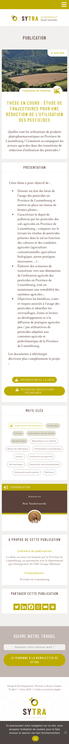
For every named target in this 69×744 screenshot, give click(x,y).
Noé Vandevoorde (34, 504)
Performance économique (47, 448)
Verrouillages (16, 464)
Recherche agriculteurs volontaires (37, 391)
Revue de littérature (18, 448)
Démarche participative (27, 472)
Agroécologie (19, 441)
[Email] (45, 607)
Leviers (19, 456)
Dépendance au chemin (44, 441)
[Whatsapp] (38, 607)
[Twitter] (16, 607)
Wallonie (49, 472)
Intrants (18, 433)
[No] (64, 732)
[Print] (52, 607)
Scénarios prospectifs (41, 456)
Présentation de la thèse (37, 379)
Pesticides (53, 425)
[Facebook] (31, 607)
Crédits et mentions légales (47, 689)
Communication (20, 487)
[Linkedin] (24, 607)
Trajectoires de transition (36, 90)
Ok (35, 738)
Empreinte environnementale (45, 464)
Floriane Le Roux (43, 686)
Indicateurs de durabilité (41, 433)
